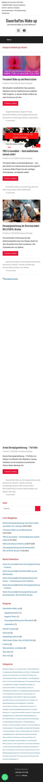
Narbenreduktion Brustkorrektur (14, 722)
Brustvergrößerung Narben (25, 687)
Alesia (24, 775)
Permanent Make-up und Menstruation (19, 79)
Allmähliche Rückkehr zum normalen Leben (15, 669)
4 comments (10, 121)
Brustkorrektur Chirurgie (12, 684)
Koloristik (28, 483)
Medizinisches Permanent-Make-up (26, 715)
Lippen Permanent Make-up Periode (21, 712)
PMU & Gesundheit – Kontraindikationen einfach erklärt (20, 152)
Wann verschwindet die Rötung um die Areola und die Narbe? (22, 746)
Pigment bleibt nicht (28, 731)
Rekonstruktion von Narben (19, 268)
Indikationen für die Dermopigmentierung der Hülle (17, 709)
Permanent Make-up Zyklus (13, 731)
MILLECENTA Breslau (9, 718)
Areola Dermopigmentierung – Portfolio (20, 447)
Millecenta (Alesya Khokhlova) (14, 544)
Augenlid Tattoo (26, 112)
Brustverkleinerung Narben (11, 691)
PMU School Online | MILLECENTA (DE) (17, 190)
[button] (5, 777)
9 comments (10, 495)
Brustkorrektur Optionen (27, 684)
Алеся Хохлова (26, 83)
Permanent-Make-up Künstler (20, 725)
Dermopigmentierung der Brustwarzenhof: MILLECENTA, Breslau (21, 227)
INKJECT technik (18, 265)
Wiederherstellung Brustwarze (12, 753)
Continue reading (10, 103)
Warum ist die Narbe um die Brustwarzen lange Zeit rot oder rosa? (21, 750)
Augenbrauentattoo (13, 112)
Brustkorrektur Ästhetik (10, 687)
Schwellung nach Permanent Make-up (25, 737)
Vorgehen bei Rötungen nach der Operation (15, 740)
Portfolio (19, 489)
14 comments (11, 271)
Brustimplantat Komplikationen (18, 681)
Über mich (6, 656)
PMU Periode (20, 734)
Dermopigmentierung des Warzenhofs (19, 620)
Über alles (12, 492)
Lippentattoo (33, 118)
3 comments (10, 193)
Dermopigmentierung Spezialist (14, 694)
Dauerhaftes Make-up (21, 20)
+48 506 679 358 (21, 772)
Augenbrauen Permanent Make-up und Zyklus (18, 672)
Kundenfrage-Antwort (20, 118)
